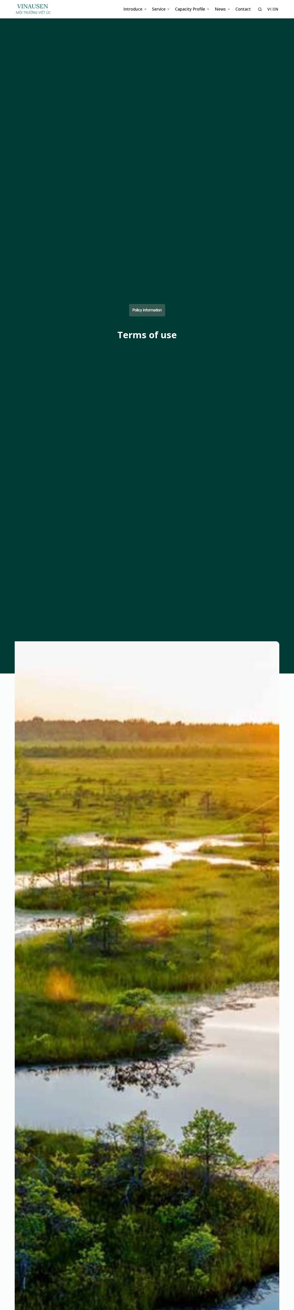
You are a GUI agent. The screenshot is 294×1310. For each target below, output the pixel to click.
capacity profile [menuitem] (190, 9)
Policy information (147, 310)
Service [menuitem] (159, 9)
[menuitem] (269, 9)
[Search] (260, 9)
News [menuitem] (220, 9)
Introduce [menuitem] (132, 9)
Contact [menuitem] (243, 9)
